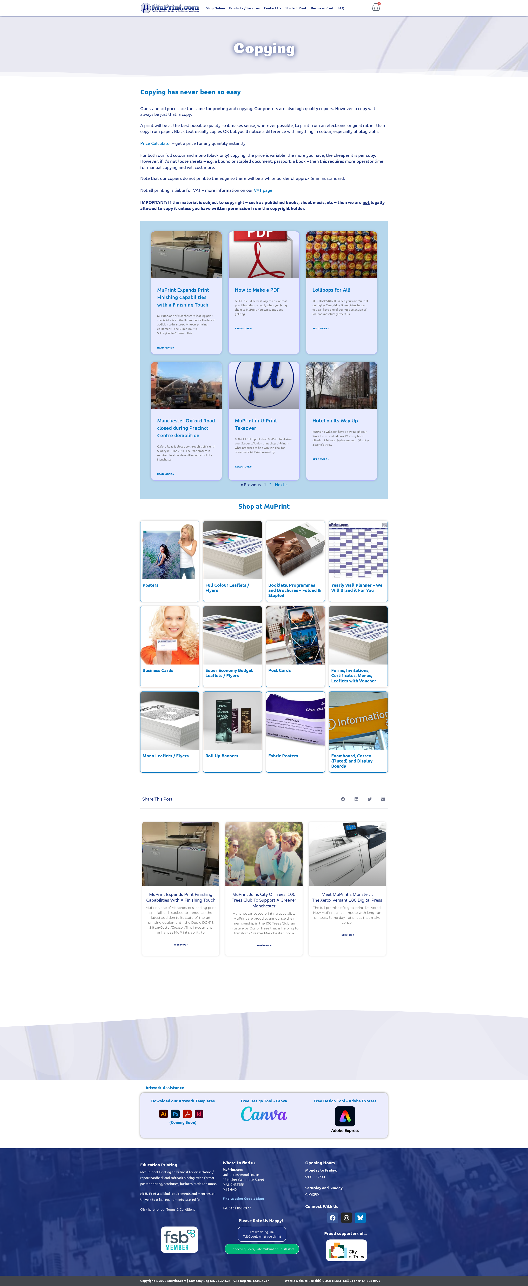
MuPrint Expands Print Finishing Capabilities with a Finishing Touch (183, 297)
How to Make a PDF (257, 290)
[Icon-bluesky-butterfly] (360, 1218)
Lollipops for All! (331, 290)
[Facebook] (332, 1218)
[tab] (162, 1087)
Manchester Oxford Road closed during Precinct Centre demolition (186, 427)
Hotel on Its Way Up (335, 420)
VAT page (263, 190)
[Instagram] (346, 1218)
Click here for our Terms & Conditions (167, 1209)
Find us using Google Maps (244, 1198)
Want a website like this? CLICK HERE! (313, 1281)
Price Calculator (155, 143)
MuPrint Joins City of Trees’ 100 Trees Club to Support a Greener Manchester (264, 900)
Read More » (165, 347)
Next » (281, 484)
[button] (343, 799)
